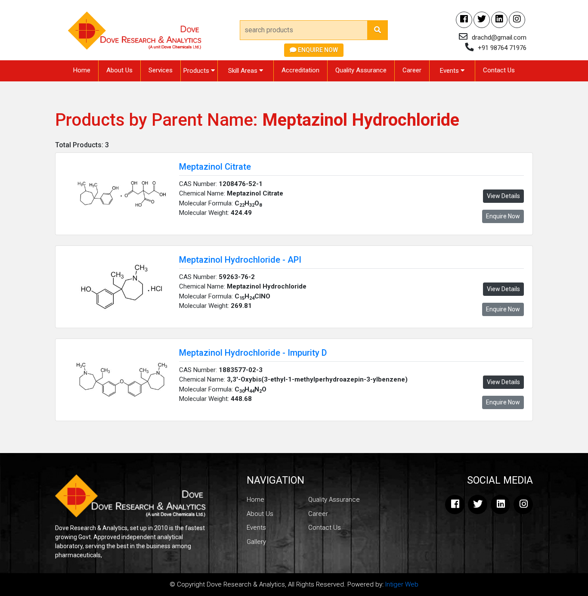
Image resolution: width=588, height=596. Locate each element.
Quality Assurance (361, 70)
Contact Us (499, 70)
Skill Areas (243, 70)
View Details (503, 195)
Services (161, 70)
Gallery (256, 542)
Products (197, 70)
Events (450, 70)
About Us (119, 70)
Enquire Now (317, 50)
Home (81, 70)
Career (411, 70)
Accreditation (300, 70)
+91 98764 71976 (502, 48)
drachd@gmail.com (499, 37)
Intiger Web (401, 584)
